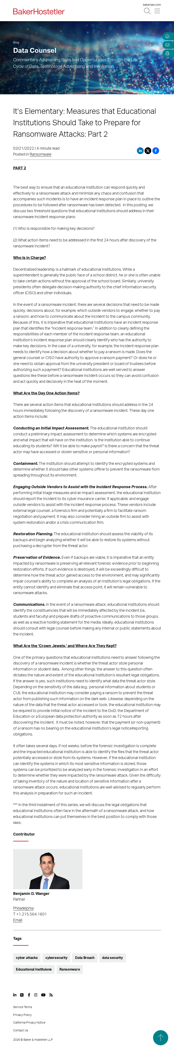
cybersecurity (56, 958)
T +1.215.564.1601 (30, 914)
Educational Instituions (34, 969)
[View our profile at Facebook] (29, 995)
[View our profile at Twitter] (22, 995)
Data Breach (84, 958)
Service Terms (22, 1007)
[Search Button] (147, 11)
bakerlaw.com (152, 4)
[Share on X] (148, 150)
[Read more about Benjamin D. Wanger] (47, 869)
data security (112, 958)
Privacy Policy (22, 1015)
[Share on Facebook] (155, 150)
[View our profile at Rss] (51, 995)
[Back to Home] (39, 11)
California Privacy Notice (29, 1022)
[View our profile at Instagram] (36, 995)
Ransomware (40, 154)
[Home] (166, 36)
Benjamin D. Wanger (31, 894)
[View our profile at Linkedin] (15, 995)
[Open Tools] (166, 53)
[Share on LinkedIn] (140, 150)
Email (17, 920)
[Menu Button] (157, 11)
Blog (16, 42)
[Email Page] (166, 45)
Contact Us (20, 1030)
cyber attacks (27, 958)
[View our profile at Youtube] (43, 995)
